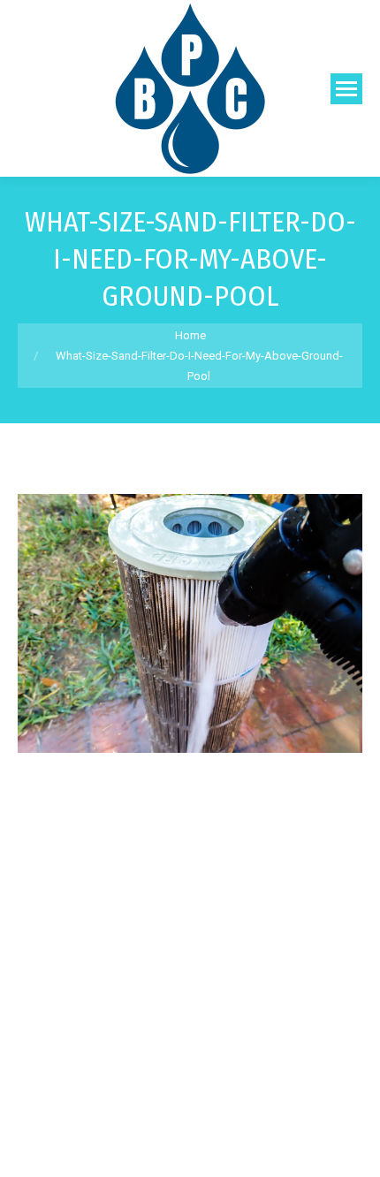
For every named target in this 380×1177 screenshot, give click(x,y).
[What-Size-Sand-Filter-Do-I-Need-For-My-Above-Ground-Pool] (190, 623)
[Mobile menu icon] (346, 88)
